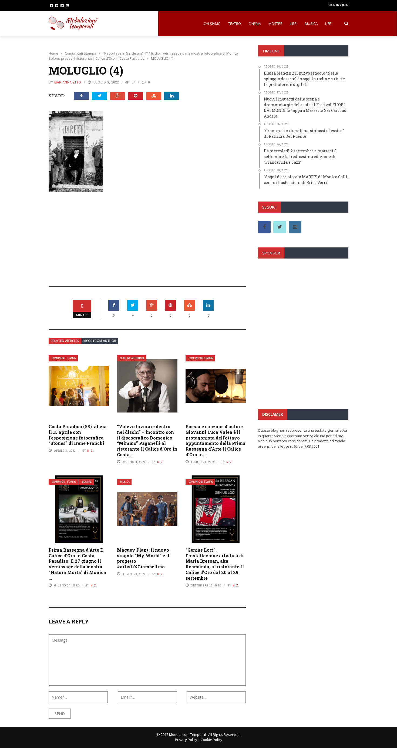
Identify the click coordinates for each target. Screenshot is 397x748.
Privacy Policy (186, 739)
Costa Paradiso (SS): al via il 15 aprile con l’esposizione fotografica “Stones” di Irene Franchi (78, 435)
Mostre (275, 23)
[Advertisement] (147, 235)
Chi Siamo (212, 23)
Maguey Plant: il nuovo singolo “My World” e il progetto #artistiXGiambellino (143, 558)
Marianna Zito (67, 82)
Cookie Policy (211, 739)
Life (328, 23)
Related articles (65, 340)
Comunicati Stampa (64, 358)
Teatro (234, 23)
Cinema (254, 23)
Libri (293, 23)
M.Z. (90, 450)
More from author (99, 340)
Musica (311, 23)
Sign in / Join (338, 5)
